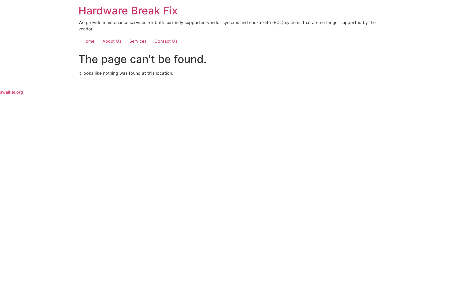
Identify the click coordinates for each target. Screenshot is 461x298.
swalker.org (11, 92)
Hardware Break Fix (128, 10)
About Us (111, 41)
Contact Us (165, 41)
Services (137, 41)
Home (88, 41)
